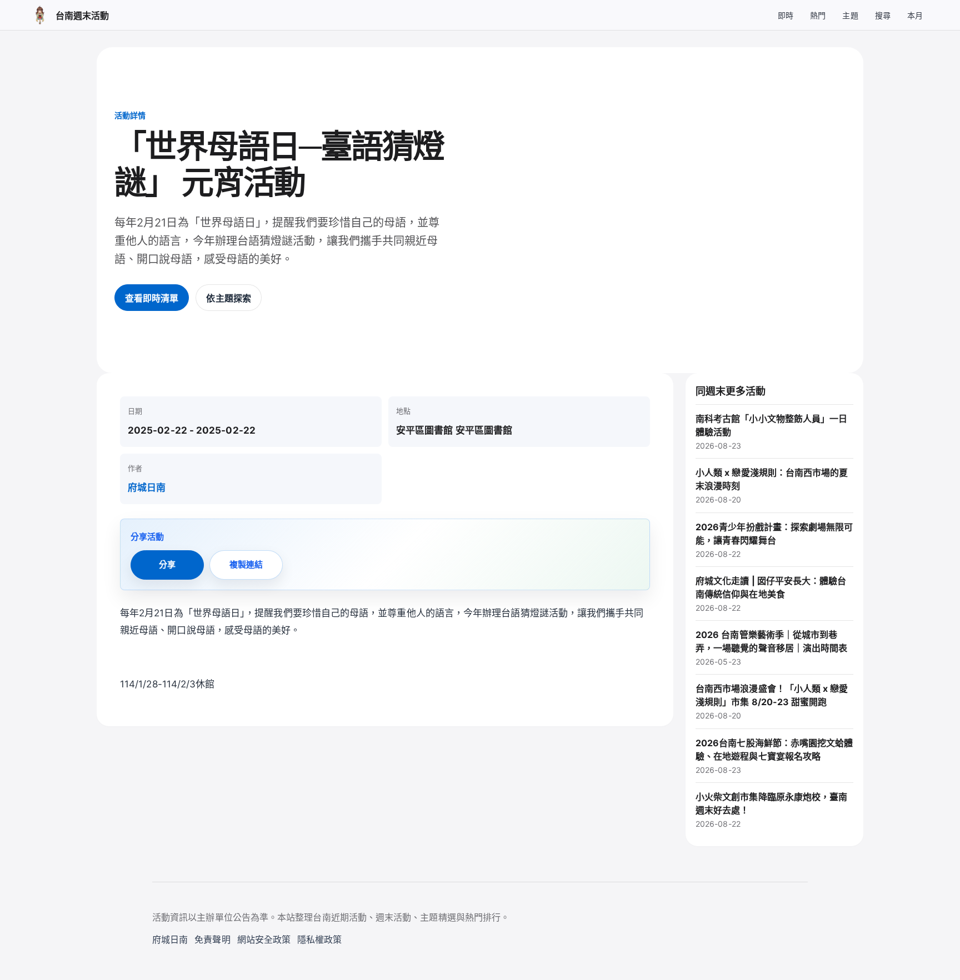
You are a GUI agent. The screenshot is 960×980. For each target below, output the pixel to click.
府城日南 (147, 487)
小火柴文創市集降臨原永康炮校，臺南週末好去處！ (771, 809)
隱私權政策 (319, 939)
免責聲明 (212, 939)
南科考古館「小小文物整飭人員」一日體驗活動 (771, 431)
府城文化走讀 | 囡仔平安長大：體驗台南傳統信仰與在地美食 (771, 593)
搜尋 (883, 15)
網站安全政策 (264, 939)
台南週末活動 (82, 15)
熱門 (818, 15)
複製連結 (246, 564)
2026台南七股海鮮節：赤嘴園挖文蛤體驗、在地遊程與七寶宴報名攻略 (774, 756)
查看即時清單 (151, 298)
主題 (850, 15)
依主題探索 (228, 298)
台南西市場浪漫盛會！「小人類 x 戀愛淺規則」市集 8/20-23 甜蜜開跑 (772, 701)
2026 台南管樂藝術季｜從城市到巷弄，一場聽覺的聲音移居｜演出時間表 (771, 647)
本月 (915, 15)
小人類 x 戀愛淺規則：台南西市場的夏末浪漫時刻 (772, 485)
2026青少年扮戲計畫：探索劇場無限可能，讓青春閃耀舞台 (774, 540)
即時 (785, 15)
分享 (167, 564)
